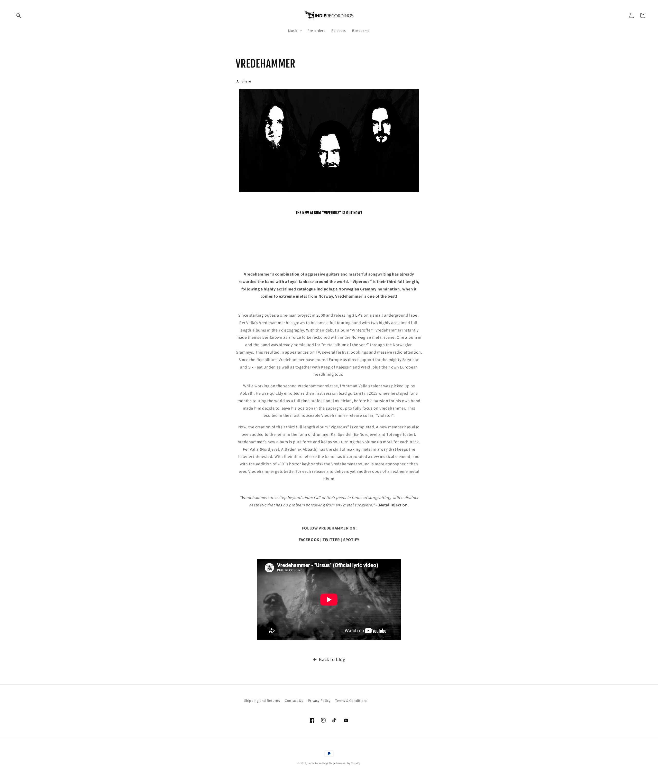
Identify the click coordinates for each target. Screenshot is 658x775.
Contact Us (294, 700)
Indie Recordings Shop (321, 763)
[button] (18, 15)
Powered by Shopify (348, 763)
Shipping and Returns (262, 700)
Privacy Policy (319, 700)
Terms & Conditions (351, 700)
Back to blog (332, 659)
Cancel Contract (393, 700)
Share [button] (246, 81)
